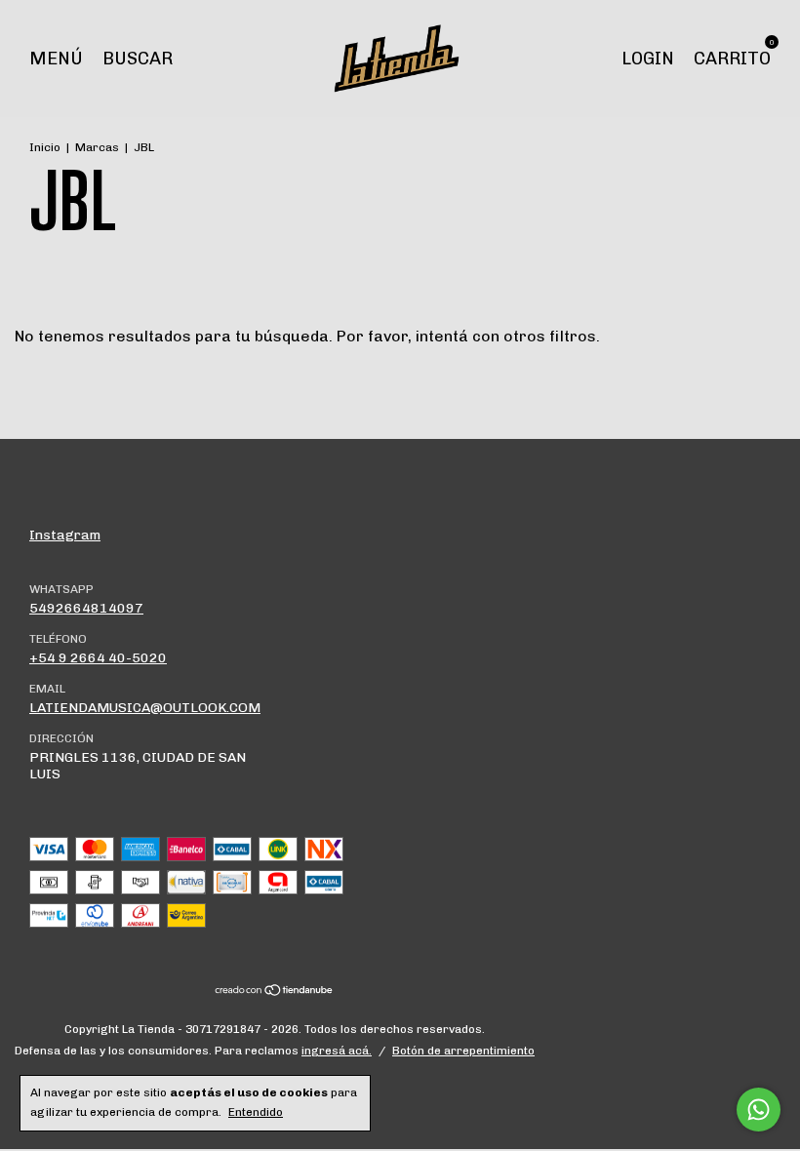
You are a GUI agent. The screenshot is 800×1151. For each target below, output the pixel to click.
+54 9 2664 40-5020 (98, 658)
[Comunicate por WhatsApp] (758, 1109)
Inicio (44, 147)
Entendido (255, 1112)
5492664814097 (86, 608)
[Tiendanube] (275, 991)
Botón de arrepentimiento (463, 1050)
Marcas (97, 147)
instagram (64, 535)
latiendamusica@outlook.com (144, 707)
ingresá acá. (336, 1050)
